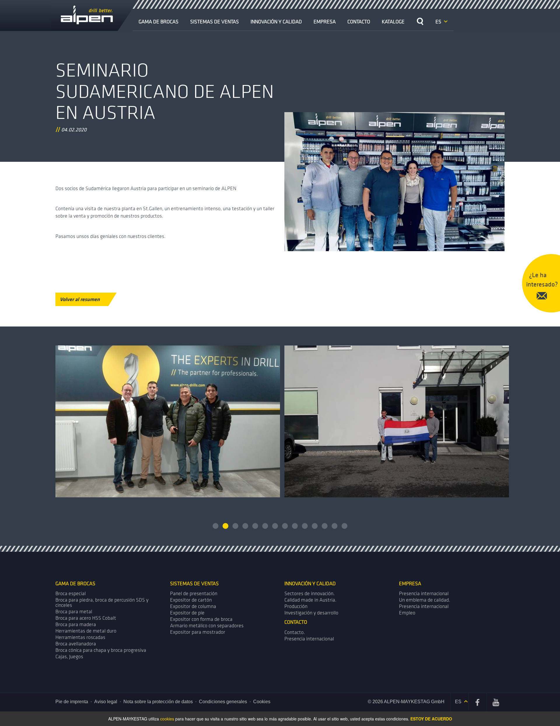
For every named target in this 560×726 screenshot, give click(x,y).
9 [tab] (295, 526)
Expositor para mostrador (197, 632)
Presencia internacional (424, 593)
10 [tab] (305, 526)
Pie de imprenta (71, 701)
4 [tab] (245, 526)
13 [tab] (334, 526)
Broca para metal (73, 611)
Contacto (358, 21)
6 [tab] (265, 526)
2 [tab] (225, 526)
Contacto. (294, 632)
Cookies (261, 701)
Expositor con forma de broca (201, 619)
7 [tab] (275, 526)
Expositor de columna (193, 606)
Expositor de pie (187, 612)
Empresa (325, 21)
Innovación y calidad (276, 21)
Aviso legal (105, 701)
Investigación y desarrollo (311, 612)
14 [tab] (344, 526)
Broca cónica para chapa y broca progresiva (100, 650)
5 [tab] (255, 526)
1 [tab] (215, 526)
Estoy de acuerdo (431, 719)
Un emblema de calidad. (424, 600)
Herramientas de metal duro (85, 631)
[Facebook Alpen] (477, 702)
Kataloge (393, 21)
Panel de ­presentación (193, 593)
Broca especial (70, 593)
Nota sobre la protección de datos (158, 701)
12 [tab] (325, 526)
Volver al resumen (80, 299)
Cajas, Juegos (69, 656)
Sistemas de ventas (214, 21)
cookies (167, 719)
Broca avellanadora (75, 643)
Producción (295, 606)
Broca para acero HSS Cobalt (85, 618)
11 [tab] (315, 526)
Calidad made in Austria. (310, 600)
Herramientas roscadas (80, 637)
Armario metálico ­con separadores (207, 625)
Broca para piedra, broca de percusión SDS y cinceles (101, 603)
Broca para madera (75, 624)
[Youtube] (496, 702)
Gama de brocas (158, 21)
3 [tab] (235, 526)
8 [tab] (285, 526)
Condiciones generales (223, 701)
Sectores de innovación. (309, 593)
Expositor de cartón (191, 600)
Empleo (407, 612)
